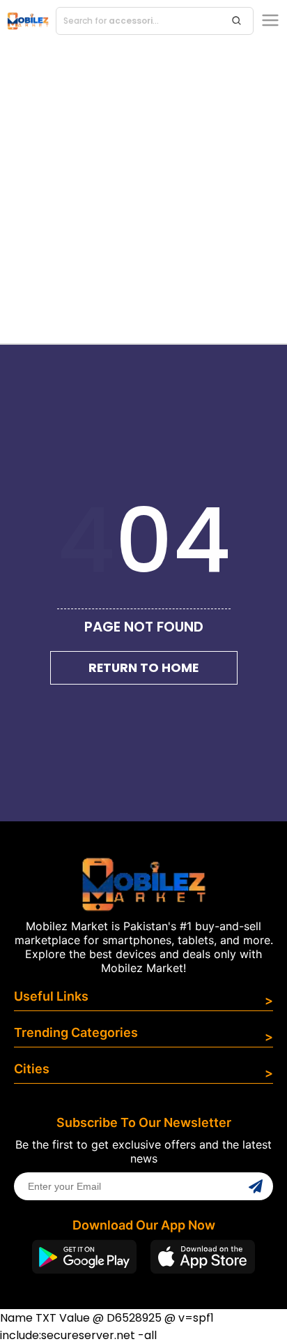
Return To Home (143, 667)
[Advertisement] (143, 192)
